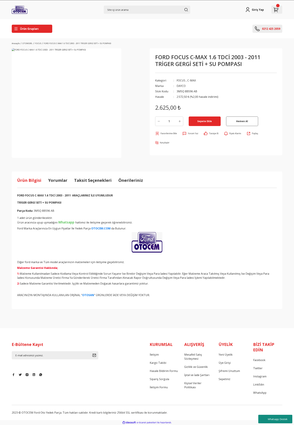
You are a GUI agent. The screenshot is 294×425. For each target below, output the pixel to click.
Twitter (258, 368)
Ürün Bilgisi (29, 180)
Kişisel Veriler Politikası (192, 385)
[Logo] (19, 10)
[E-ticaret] (147, 422)
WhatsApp (259, 393)
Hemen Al (242, 121)
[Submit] (95, 355)
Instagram (259, 376)
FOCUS (181, 80)
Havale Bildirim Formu (164, 371)
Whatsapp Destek (277, 419)
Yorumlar (57, 180)
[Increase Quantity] (179, 121)
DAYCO (181, 86)
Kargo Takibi (158, 363)
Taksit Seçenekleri (93, 180)
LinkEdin (258, 384)
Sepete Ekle (204, 121)
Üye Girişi (225, 363)
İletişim (154, 354)
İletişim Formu (159, 387)
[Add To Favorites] (166, 133)
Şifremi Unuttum (229, 371)
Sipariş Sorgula (159, 379)
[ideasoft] (129, 422)
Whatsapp (66, 222)
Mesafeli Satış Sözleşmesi (193, 357)
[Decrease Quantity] (158, 121)
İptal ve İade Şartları (196, 375)
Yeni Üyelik (226, 354)
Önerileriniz (130, 180)
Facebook (259, 360)
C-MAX (191, 80)
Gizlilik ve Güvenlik (196, 367)
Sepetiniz (224, 379)
